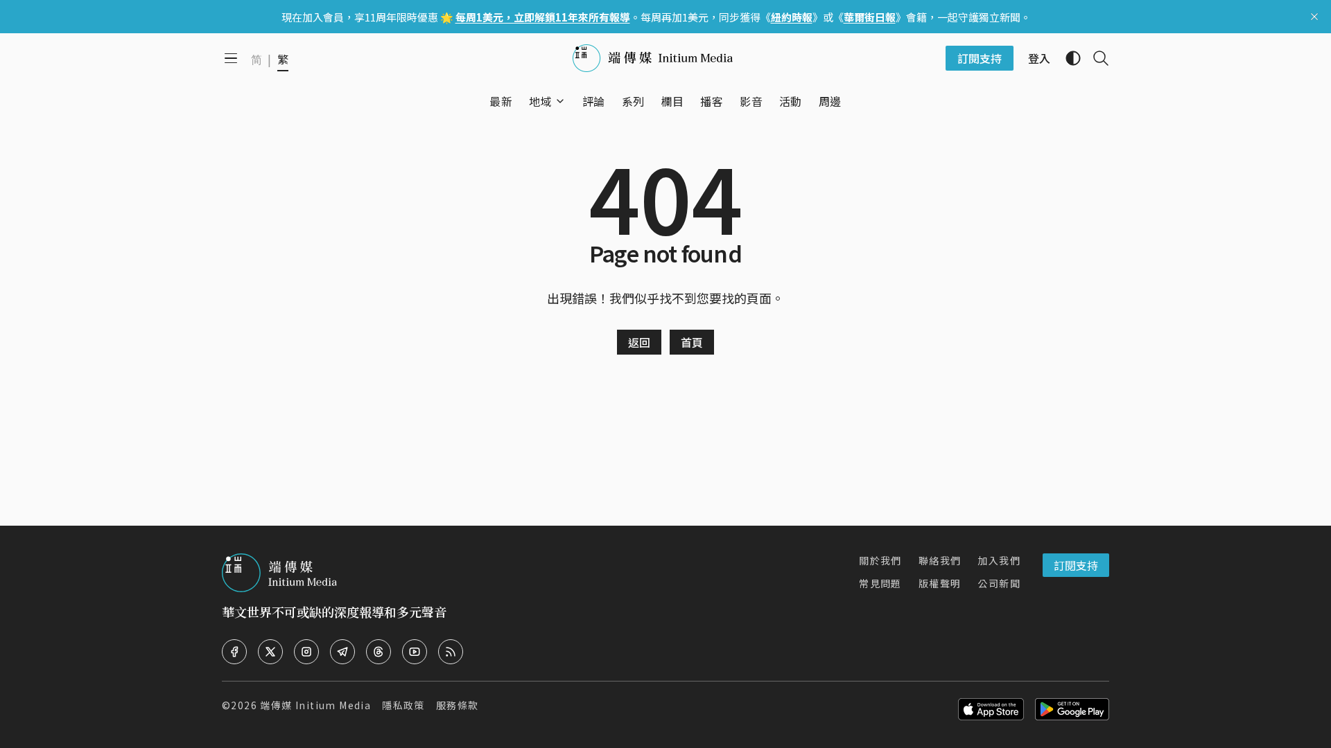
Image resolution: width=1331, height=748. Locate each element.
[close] (1314, 17)
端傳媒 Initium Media (315, 705)
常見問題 (880, 583)
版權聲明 (940, 583)
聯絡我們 (940, 560)
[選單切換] (560, 101)
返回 (639, 342)
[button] (540, 101)
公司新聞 (998, 583)
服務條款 (457, 705)
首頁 (692, 342)
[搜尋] (1095, 58)
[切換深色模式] (1067, 58)
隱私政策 (403, 705)
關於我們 (880, 560)
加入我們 (998, 560)
